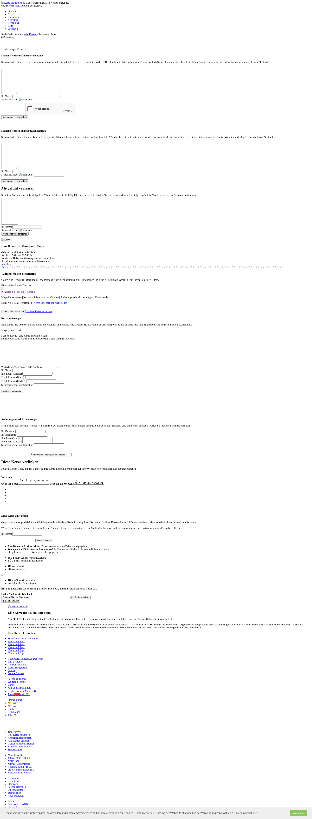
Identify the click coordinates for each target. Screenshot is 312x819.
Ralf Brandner (15, 661)
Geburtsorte (14, 781)
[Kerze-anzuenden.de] (13, 2)
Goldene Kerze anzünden (39, 311)
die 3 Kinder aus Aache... (21, 769)
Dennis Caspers (16, 673)
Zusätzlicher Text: (21, 367)
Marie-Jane (13, 760)
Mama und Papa (16, 641)
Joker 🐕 (12, 715)
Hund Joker (14, 712)
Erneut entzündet (16, 789)
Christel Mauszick (17, 664)
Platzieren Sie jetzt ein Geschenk (18, 291)
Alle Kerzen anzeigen (19, 740)
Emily (11, 709)
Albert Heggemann (17, 667)
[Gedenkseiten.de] (17, 606)
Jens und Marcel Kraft (19, 687)
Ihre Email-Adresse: (11, 373)
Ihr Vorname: (8, 431)
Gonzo (11, 670)
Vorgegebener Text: (11, 330)
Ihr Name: (6, 96)
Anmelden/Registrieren (20, 737)
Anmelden (13, 20)
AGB (25, 804)
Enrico (11, 684)
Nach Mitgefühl (16, 795)
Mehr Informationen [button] (247, 813)
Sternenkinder (15, 699)
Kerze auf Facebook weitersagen (50, 302)
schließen (6, 264)
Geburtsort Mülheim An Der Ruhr (25, 658)
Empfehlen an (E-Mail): (13, 381)
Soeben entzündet (17, 678)
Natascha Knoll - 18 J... (20, 766)
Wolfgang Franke (17, 681)
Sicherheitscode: (10, 99)
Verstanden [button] (299, 813)
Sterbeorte (13, 784)
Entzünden (13, 17)
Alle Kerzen (14, 14)
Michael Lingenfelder (19, 763)
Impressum (13, 804)
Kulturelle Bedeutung (19, 746)
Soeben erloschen (17, 786)
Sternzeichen (14, 792)
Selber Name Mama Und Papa (23, 638)
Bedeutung (13, 22)
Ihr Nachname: (9, 434)
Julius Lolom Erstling (19, 758)
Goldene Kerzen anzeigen (21, 743)
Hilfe (10, 25)
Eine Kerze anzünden (19, 734)
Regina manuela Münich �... (23, 691)
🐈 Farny (13, 703)
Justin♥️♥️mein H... (19, 694)
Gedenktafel (14, 778)
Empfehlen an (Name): (13, 377)
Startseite (12, 11)
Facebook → (14, 28)
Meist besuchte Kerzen (19, 772)
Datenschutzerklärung (19, 807)
